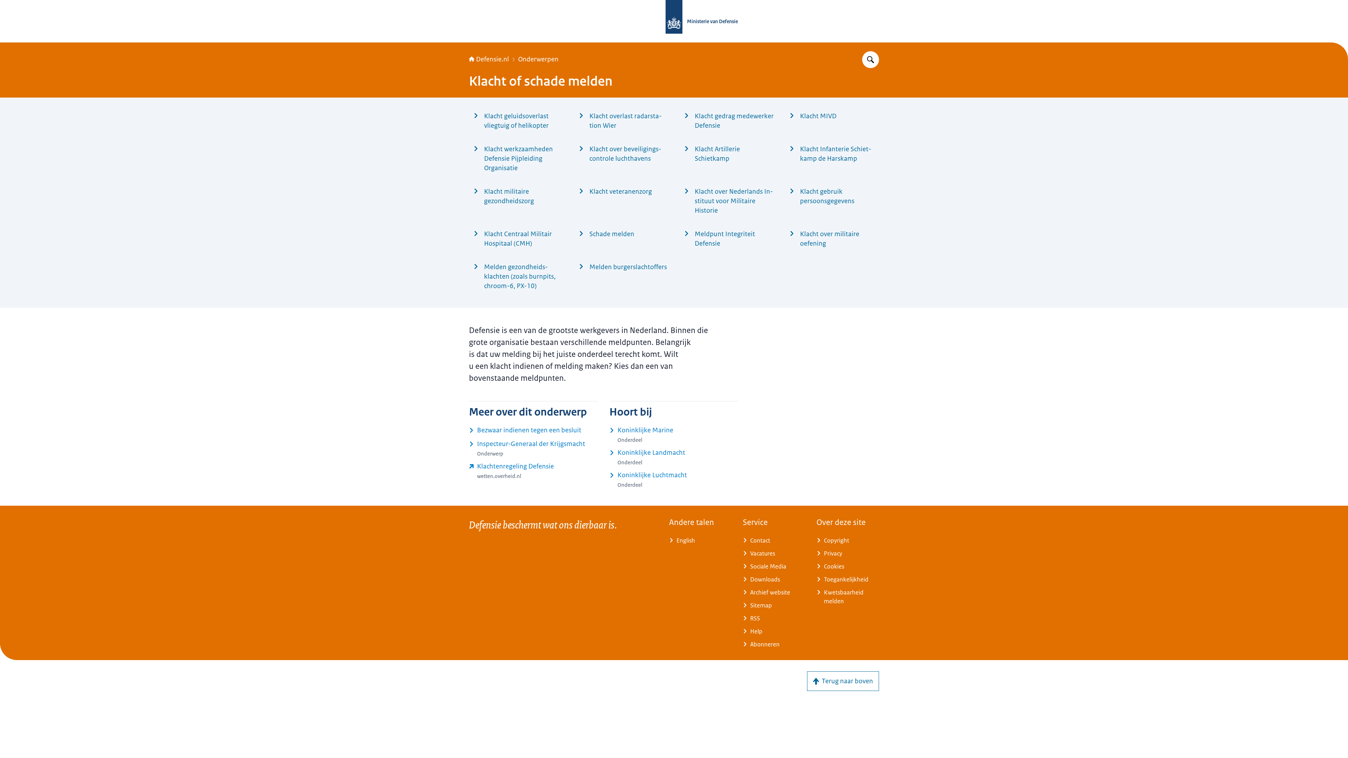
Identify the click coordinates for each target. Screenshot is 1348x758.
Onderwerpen (538, 59)
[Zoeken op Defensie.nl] (870, 59)
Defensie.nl (492, 59)
